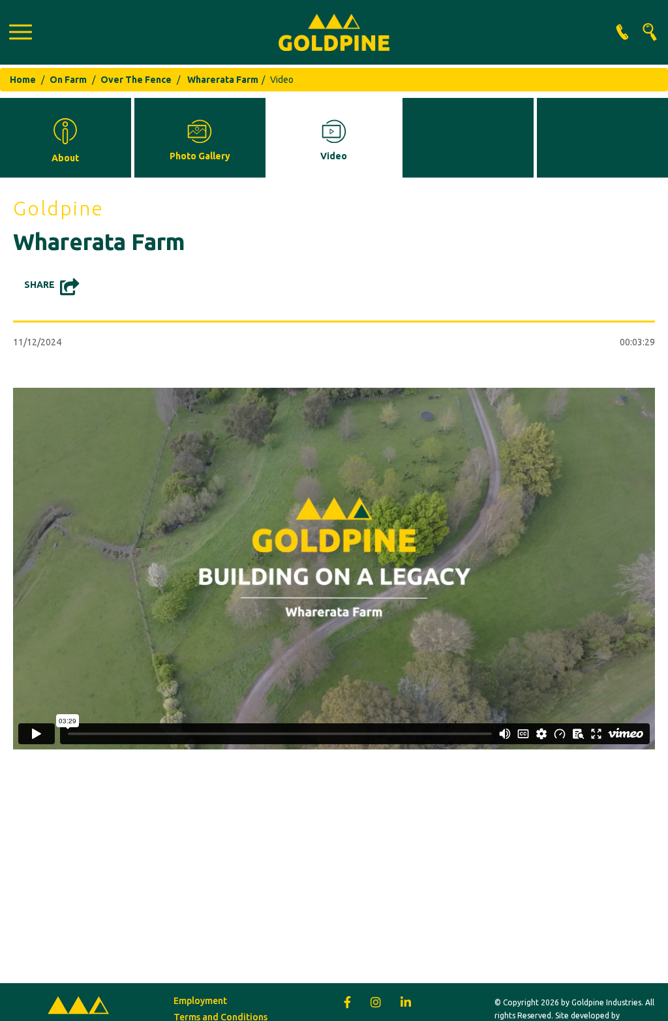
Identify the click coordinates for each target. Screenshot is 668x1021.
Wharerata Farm (222, 79)
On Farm (68, 79)
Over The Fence (136, 79)
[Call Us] (622, 32)
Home (23, 79)
